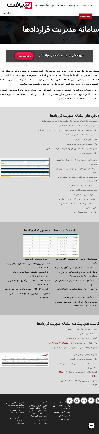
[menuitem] (90, 5)
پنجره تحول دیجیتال (61, 412)
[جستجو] (76, 16)
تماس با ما (20, 420)
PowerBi (54, 343)
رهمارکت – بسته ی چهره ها (61, 407)
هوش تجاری (64, 415)
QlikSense (63, 343)
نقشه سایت (20, 423)
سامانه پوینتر (64, 419)
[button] (91, 400)
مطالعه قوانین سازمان (17, 418)
